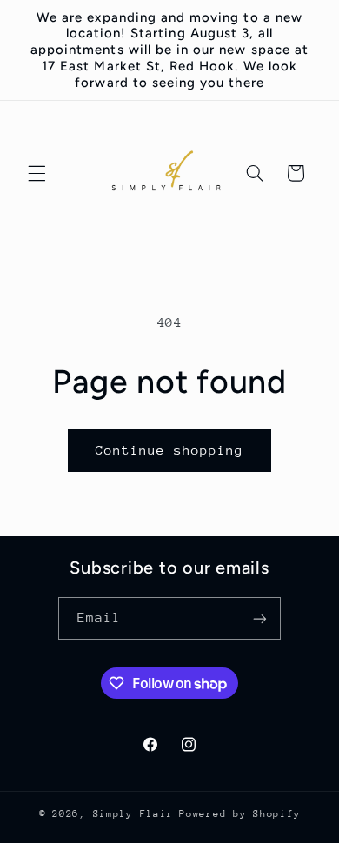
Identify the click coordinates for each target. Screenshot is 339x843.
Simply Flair (133, 814)
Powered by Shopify (239, 814)
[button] (36, 173)
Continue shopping (170, 449)
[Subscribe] (260, 618)
